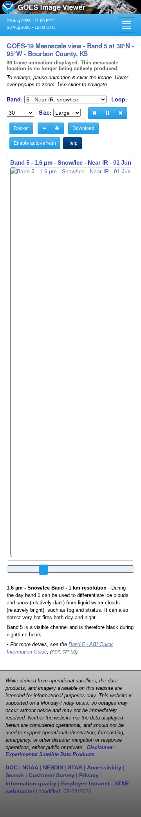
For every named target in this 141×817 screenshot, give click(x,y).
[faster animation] (57, 128)
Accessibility (104, 767)
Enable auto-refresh (35, 143)
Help (72, 143)
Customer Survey (51, 775)
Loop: (119, 99)
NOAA (30, 767)
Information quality (30, 783)
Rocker (21, 128)
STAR (75, 767)
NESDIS (53, 767)
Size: (45, 112)
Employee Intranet (85, 783)
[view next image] (120, 113)
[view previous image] (94, 113)
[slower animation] (44, 128)
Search (14, 775)
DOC (11, 767)
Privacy (89, 775)
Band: (15, 99)
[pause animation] (107, 113)
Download (83, 128)
